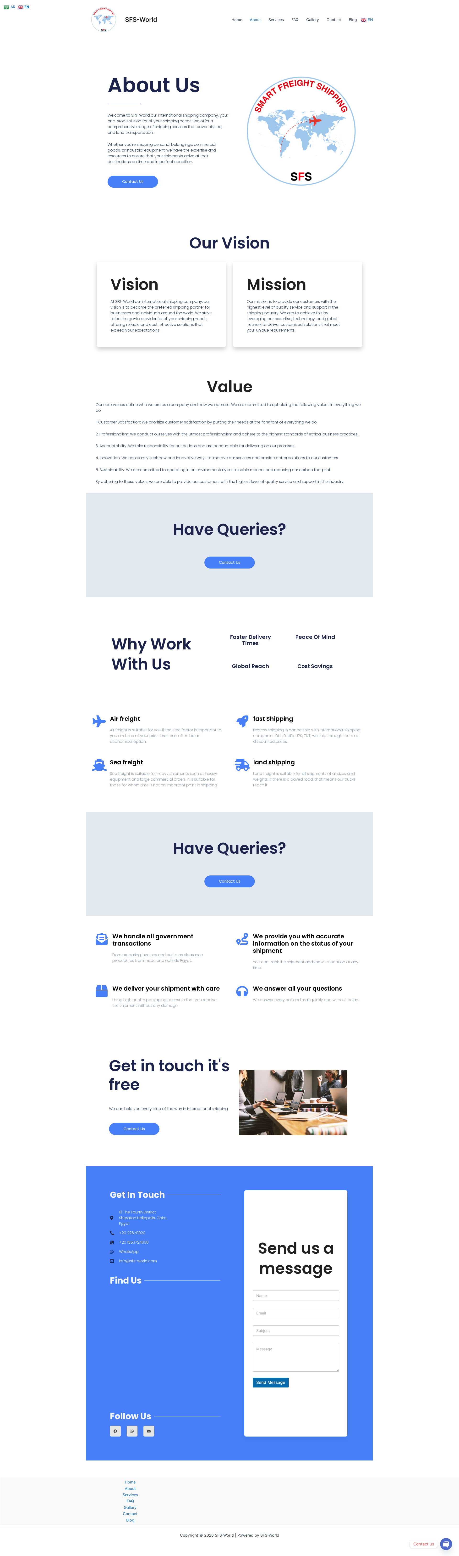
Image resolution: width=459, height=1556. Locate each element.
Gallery (312, 19)
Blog (353, 19)
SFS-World (141, 19)
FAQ (295, 19)
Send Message (270, 1382)
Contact (334, 19)
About (255, 19)
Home (236, 19)
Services (276, 19)
